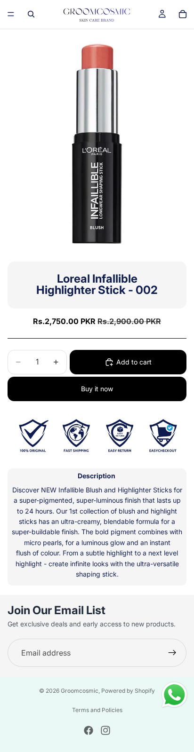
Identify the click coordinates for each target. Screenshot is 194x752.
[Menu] (11, 14)
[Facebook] (88, 730)
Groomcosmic (79, 690)
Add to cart (134, 362)
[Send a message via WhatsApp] (174, 695)
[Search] (31, 14)
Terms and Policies (97, 709)
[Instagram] (105, 730)
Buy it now (97, 389)
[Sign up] (172, 653)
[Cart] (182, 14)
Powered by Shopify (128, 690)
